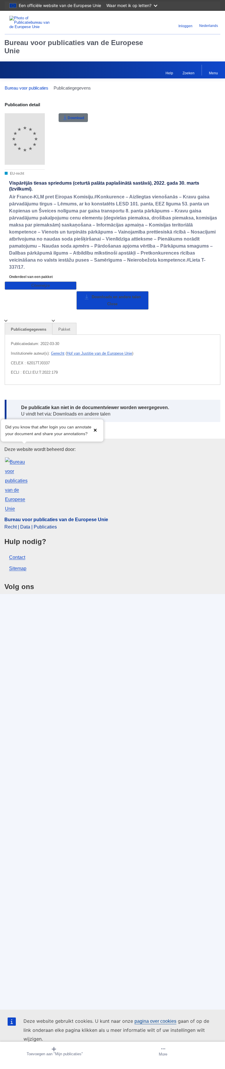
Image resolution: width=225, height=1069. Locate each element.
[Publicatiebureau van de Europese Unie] (42, 22)
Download (76, 118)
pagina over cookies (155, 1021)
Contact (17, 557)
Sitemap (17, 568)
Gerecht (57, 353)
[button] (95, 430)
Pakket (64, 329)
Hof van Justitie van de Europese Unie (99, 353)
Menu (213, 73)
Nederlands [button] (208, 26)
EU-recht (16, 173)
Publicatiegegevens (28, 329)
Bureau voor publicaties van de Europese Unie (73, 47)
